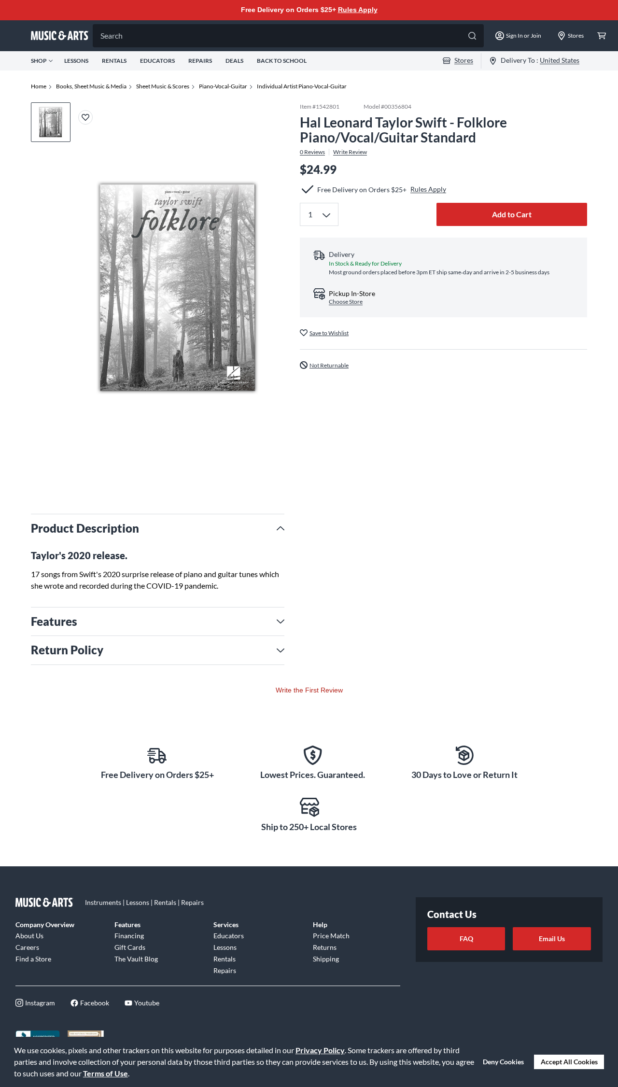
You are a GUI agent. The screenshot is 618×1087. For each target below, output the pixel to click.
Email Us (552, 938)
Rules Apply (358, 10)
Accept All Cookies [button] (569, 1062)
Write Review (350, 151)
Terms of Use (105, 1073)
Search (111, 35)
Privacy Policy (320, 1050)
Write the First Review (309, 690)
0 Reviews (312, 151)
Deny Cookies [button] (503, 1062)
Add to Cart (512, 214)
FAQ (466, 938)
